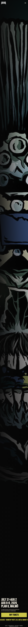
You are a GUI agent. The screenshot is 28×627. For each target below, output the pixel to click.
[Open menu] (25, 2)
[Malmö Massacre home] (3, 2)
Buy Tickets (14, 614)
